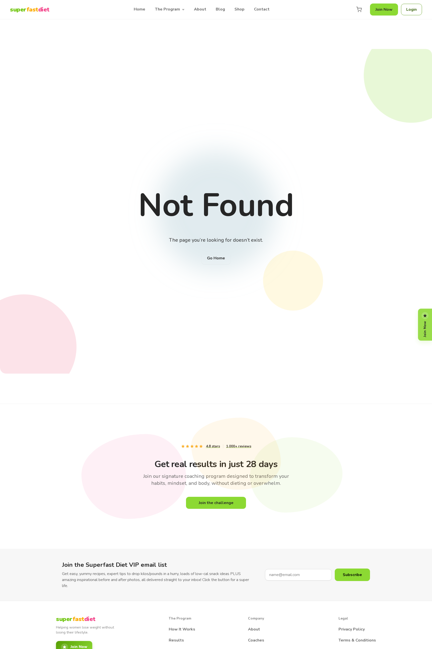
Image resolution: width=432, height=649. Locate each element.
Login (411, 9)
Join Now (384, 9)
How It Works (182, 629)
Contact (262, 9)
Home (139, 9)
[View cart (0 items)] (359, 9)
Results (176, 640)
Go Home (216, 258)
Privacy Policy (351, 629)
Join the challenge (216, 503)
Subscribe (352, 575)
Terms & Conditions (357, 640)
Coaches (256, 640)
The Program (167, 9)
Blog (220, 9)
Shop (239, 9)
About (200, 9)
